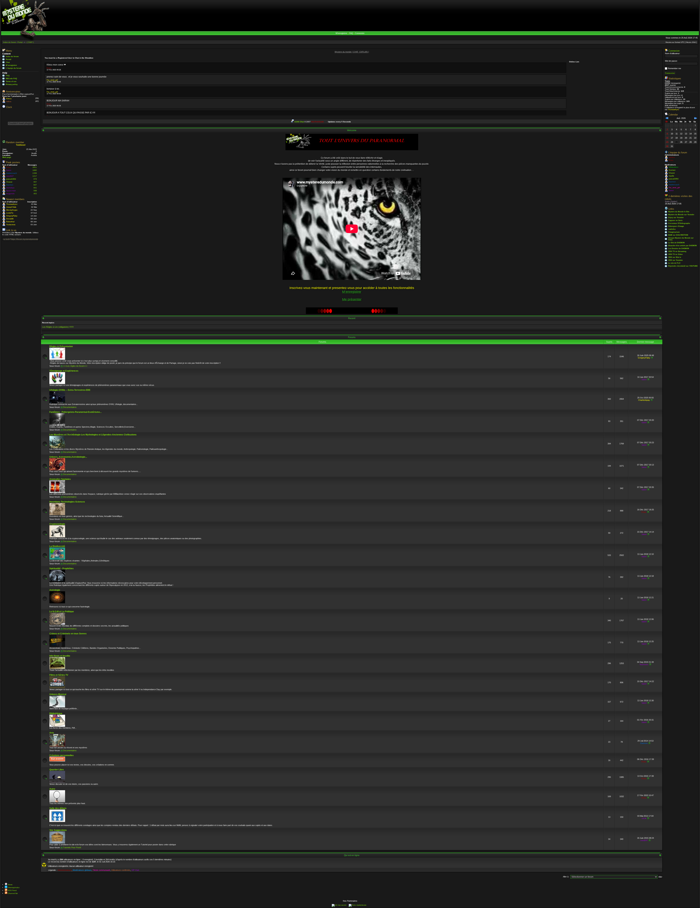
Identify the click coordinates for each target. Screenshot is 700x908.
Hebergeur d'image (676, 226)
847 (35, 185)
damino (672, 157)
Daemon (9, 185)
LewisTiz (9, 213)
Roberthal (10, 222)
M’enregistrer (341, 33)
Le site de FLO (674, 263)
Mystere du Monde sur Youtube (681, 215)
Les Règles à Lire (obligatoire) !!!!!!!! (58, 327)
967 (35, 182)
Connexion (359, 33)
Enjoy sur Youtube (676, 217)
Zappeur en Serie (675, 220)
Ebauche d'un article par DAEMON (682, 246)
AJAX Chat (299, 122)
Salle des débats (58, 808)
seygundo (10, 194)
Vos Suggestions (58, 830)
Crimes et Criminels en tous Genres (68, 633)
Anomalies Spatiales (60, 479)
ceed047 (10, 176)
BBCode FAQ (11, 78)
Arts (51, 733)
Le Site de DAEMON (676, 243)
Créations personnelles (61, 755)
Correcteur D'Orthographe (679, 223)
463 (35, 194)
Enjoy (8, 167)
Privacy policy (12, 84)
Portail (8, 59)
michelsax (10, 188)
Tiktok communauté (101, 870)
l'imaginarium (674, 232)
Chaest (9, 182)
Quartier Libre (56, 769)
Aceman (672, 170)
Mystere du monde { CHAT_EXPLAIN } (352, 52)
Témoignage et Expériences (63, 371)
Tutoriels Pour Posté (72, 847)
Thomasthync (12, 204)
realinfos (672, 229)
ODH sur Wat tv (674, 257)
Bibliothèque (55, 713)
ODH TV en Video (675, 254)
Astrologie (54, 590)
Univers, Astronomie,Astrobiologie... (68, 457)
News (9, 885)
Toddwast (20, 145)
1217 (34, 176)
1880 (34, 170)
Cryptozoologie (57, 524)
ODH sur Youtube (675, 260)
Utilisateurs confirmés (120, 870)
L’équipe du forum (13, 68)
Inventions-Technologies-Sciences (67, 501)
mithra (8, 101)
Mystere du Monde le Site (678, 212)
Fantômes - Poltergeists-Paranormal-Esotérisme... (75, 412)
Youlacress (10, 225)
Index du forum (12, 56)
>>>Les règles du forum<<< (75, 366)
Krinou (9, 99)
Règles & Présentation (61, 346)
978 (35, 179)
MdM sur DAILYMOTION (678, 235)
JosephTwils (11, 207)
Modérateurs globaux (82, 870)
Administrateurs (65, 870)
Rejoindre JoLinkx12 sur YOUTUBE (683, 266)
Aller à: (566, 877)
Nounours (644, 664)
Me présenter (351, 299)
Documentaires (70, 407)
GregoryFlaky (11, 216)
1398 (34, 173)
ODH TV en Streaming (677, 251)
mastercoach (11, 173)
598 (35, 191)
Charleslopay (644, 400)
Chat (8, 62)
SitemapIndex (13, 887)
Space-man (11, 191)
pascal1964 (11, 179)
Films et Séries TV (58, 675)
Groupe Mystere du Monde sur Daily (681, 239)
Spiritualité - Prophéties (61, 568)
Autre (52, 789)
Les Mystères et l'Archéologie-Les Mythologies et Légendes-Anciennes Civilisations (93, 434)
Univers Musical (57, 694)
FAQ (351, 33)
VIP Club (135, 870)
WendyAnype (12, 210)
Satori (8, 170)
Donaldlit (9, 219)
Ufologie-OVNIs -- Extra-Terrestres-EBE (69, 390)
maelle (671, 176)
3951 (34, 167)
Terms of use (11, 81)
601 (35, 188)
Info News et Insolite (59, 656)
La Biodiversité (57, 546)
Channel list (12, 893)
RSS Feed (12, 890)
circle (644, 818)
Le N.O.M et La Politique (61, 611)
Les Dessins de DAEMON (678, 248)
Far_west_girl (52, 80)
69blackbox (673, 167)
